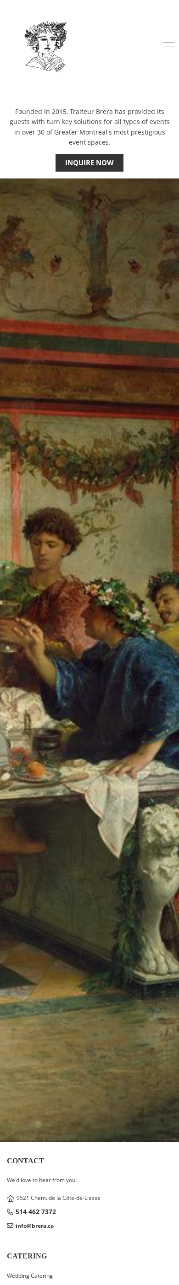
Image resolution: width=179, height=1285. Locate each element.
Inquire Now (89, 162)
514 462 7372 (36, 1211)
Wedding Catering (30, 1276)
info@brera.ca (35, 1226)
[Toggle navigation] (168, 48)
